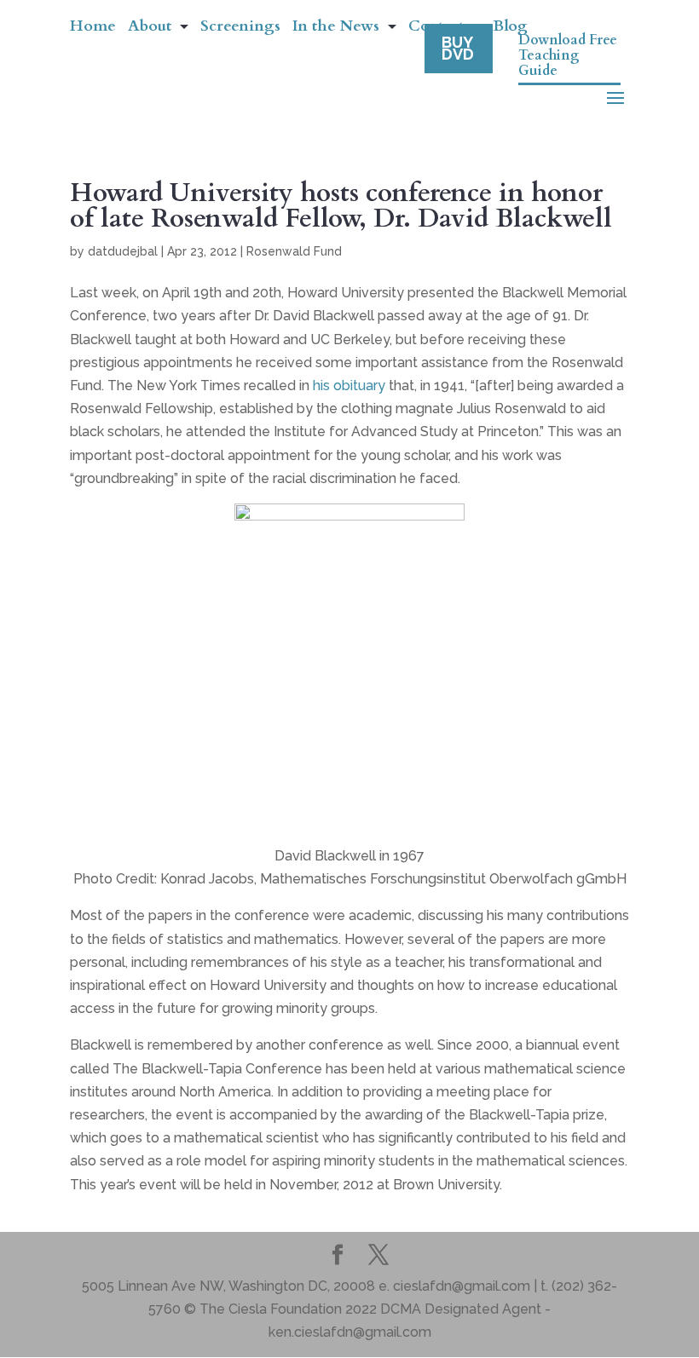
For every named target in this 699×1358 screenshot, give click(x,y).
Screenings (240, 28)
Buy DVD (458, 48)
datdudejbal (123, 251)
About (149, 28)
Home (93, 28)
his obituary (349, 385)
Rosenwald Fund (294, 251)
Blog (510, 28)
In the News (335, 28)
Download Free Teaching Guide (567, 56)
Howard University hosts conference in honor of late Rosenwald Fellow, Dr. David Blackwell (341, 206)
